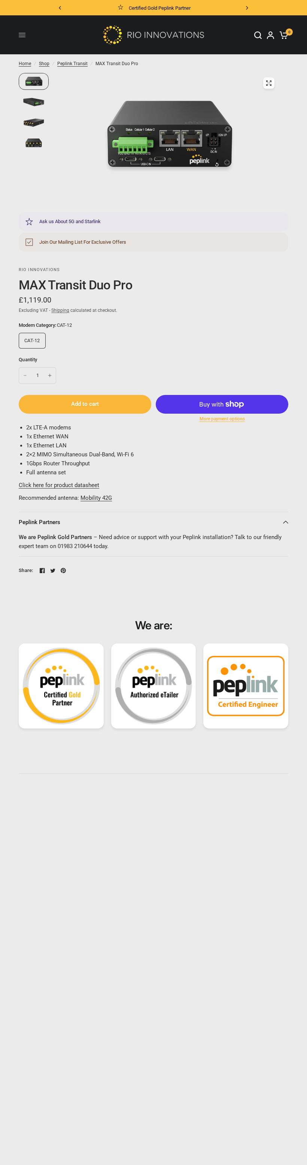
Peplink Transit (72, 63)
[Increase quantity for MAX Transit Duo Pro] (50, 375)
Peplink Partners (39, 522)
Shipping (60, 310)
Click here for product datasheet (59, 485)
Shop (44, 63)
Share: (26, 570)
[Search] (258, 35)
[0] (282, 35)
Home (25, 63)
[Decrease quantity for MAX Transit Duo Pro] (25, 375)
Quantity (28, 359)
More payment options (222, 419)
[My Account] (270, 35)
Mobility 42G (96, 498)
